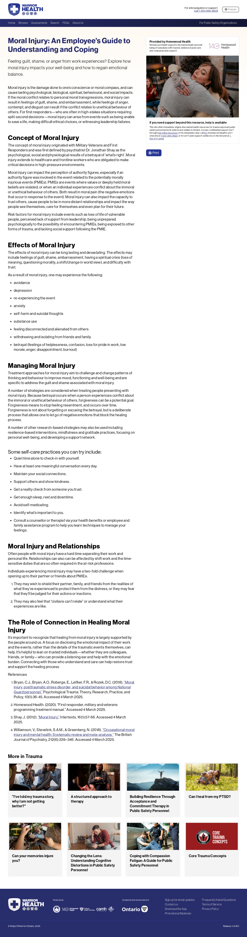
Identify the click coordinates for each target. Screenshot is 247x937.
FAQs (66, 23)
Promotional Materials (178, 913)
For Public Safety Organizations (218, 23)
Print (155, 153)
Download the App (176, 909)
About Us (78, 23)
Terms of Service (212, 904)
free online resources (167, 133)
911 (205, 133)
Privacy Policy (210, 909)
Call (206, 10)
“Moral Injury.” (49, 717)
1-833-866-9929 (169, 135)
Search (54, 23)
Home (11, 23)
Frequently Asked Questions (219, 900)
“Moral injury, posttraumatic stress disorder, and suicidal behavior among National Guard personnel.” (74, 687)
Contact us (171, 904)
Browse (23, 23)
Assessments (39, 23)
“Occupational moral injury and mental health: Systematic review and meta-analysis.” (74, 732)
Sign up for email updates (180, 900)
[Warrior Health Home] (28, 9)
